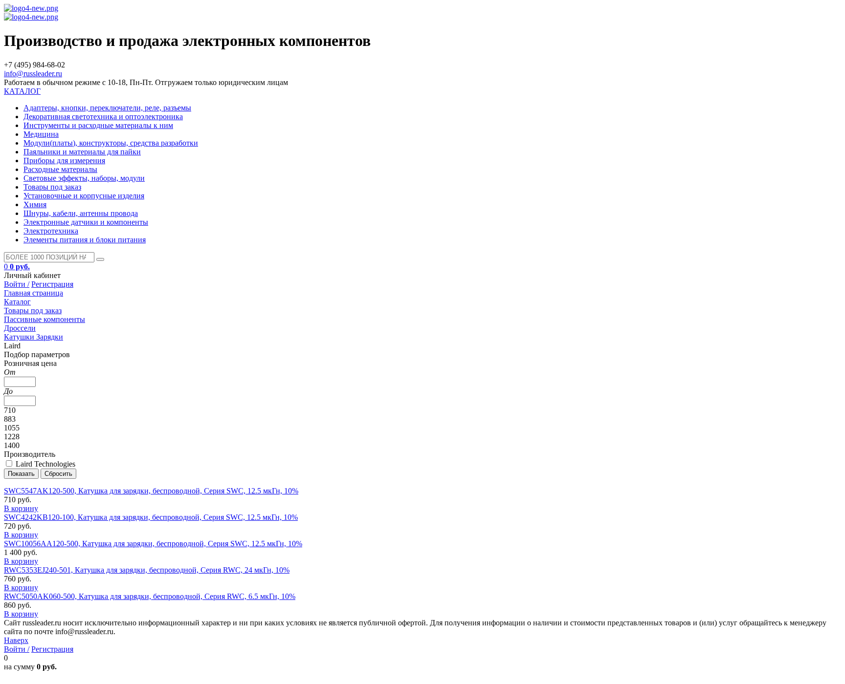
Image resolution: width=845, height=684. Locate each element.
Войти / (16, 284)
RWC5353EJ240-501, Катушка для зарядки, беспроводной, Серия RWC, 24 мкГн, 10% (146, 570)
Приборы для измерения (64, 160)
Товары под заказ (52, 187)
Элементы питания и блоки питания (84, 239)
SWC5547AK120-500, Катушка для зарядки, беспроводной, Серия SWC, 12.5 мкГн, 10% (151, 491)
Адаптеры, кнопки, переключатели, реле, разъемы (107, 108)
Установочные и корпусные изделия (83, 196)
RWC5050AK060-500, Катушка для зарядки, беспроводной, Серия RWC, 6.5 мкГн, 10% (149, 596)
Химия (34, 204)
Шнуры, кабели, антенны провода (80, 213)
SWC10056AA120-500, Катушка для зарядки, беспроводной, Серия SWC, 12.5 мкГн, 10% (153, 543)
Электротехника (50, 231)
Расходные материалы (60, 169)
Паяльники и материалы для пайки (82, 152)
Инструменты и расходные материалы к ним (98, 125)
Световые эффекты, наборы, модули (84, 178)
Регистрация (52, 284)
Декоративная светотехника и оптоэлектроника (103, 116)
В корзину (21, 508)
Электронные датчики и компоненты (85, 222)
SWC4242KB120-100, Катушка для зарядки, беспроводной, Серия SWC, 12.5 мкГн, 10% (151, 517)
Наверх (16, 640)
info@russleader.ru (33, 73)
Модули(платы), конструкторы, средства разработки (110, 143)
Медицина (41, 134)
